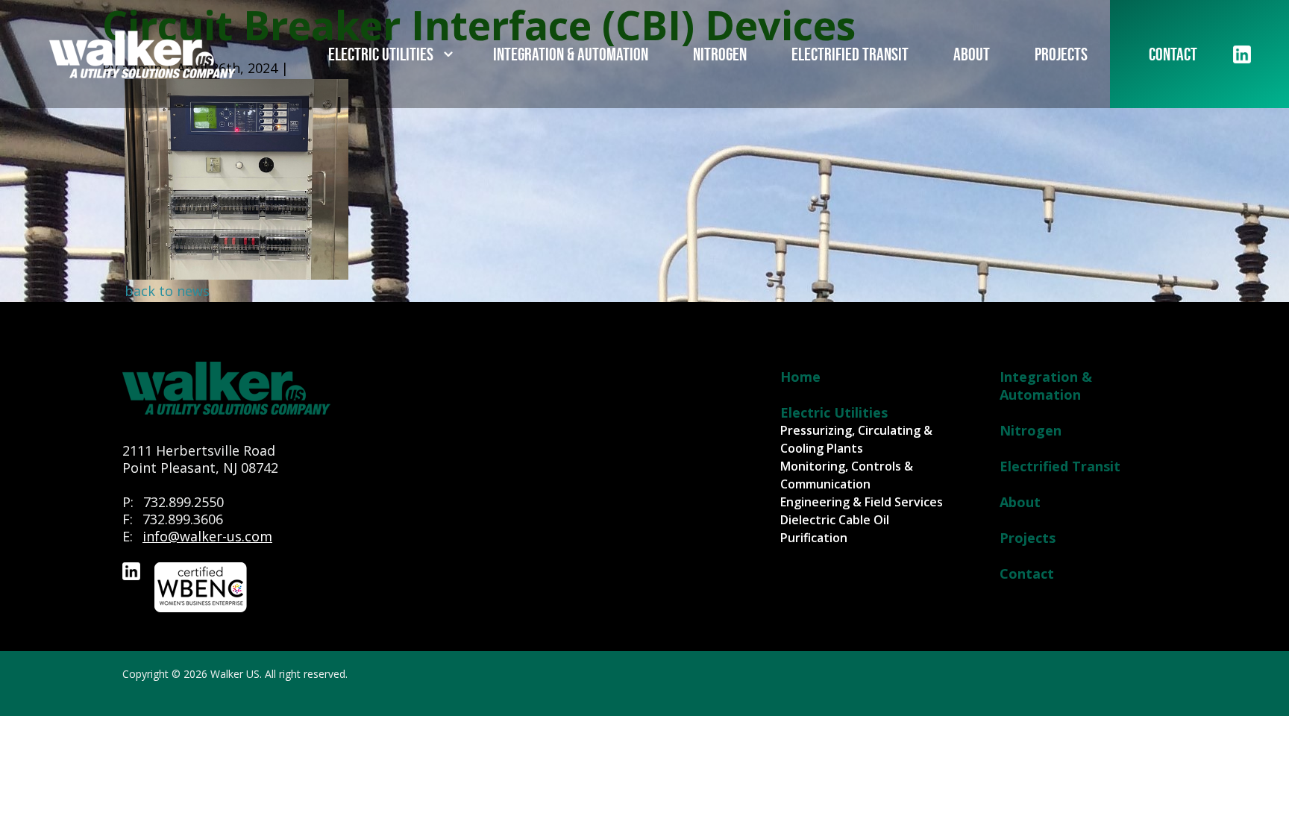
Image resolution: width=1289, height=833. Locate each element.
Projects (1061, 54)
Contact (1173, 54)
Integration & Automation (570, 54)
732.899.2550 (183, 502)
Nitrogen (720, 54)
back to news (167, 291)
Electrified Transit (850, 54)
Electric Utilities (380, 54)
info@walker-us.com (207, 536)
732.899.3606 (182, 519)
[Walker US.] (142, 54)
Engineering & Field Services (861, 502)
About (971, 54)
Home (800, 377)
